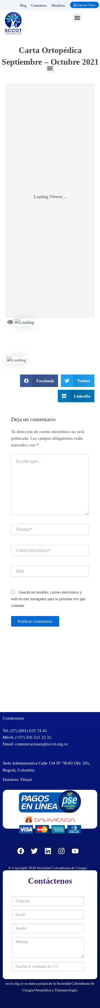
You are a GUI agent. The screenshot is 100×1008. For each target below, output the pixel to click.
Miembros (58, 5)
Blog (23, 5)
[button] (77, 17)
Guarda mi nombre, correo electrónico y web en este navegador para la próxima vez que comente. (48, 599)
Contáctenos (39, 5)
